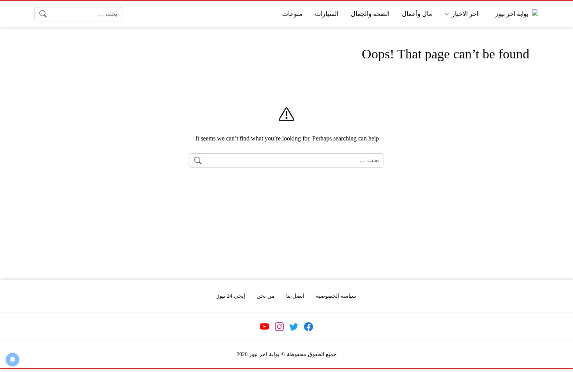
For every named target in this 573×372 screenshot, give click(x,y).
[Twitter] (294, 326)
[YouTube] (264, 326)
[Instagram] (279, 326)
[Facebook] (308, 326)
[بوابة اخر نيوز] (515, 14)
